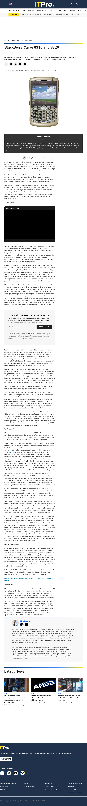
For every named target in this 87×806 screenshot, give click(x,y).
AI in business (48, 14)
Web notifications (28, 786)
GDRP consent (4, 790)
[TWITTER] (22, 624)
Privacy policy (4, 786)
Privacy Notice (20, 335)
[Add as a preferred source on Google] (6, 759)
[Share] (6, 64)
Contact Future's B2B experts (54, 790)
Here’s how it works (51, 70)
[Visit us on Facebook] (2, 773)
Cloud (23, 11)
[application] (29, 224)
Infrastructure (41, 11)
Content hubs (61, 11)
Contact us (48, 783)
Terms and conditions (75, 783)
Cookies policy (49, 786)
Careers (25, 790)
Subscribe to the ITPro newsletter (30, 14)
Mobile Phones (27, 41)
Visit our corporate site (63, 753)
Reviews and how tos (61, 14)
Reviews (62, 158)
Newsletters (71, 786)
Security (51, 11)
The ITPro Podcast (76, 14)
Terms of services (30, 333)
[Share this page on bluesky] (20, 64)
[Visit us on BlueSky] (21, 773)
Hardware (31, 11)
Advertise (71, 11)
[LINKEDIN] (27, 624)
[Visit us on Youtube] (16, 773)
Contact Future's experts (8, 783)
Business (16, 11)
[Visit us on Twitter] (9, 773)
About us (25, 783)
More (79, 11)
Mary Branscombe (34, 158)
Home (6, 41)
